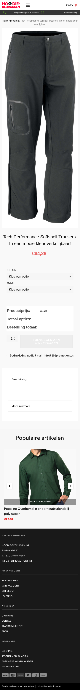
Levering (7, 596)
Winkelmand (10, 581)
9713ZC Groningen (13, 556)
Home (5, 21)
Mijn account (10, 586)
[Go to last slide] (9, 486)
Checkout (8, 591)
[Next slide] (70, 486)
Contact (7, 621)
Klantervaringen (13, 626)
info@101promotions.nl (17, 561)
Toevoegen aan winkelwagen (46, 341)
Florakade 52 (10, 551)
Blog (5, 631)
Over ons (7, 616)
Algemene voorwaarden (17, 661)
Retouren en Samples (15, 656)
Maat (11, 283)
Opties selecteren (40, 502)
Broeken (14, 21)
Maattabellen (10, 667)
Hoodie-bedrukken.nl (15, 545)
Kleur (11, 270)
